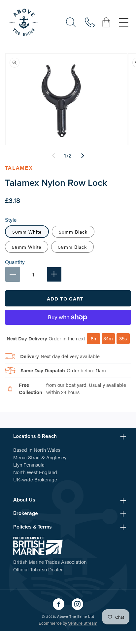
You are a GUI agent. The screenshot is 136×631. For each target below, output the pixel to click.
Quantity (15, 262)
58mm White (26, 247)
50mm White (27, 231)
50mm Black (73, 231)
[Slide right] (82, 155)
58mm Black (72, 247)
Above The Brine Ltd (75, 616)
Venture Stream (82, 623)
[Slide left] (53, 155)
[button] (71, 22)
